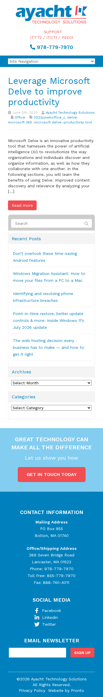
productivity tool (78, 122)
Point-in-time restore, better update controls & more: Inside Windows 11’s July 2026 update (48, 320)
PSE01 (67, 37)
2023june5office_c (49, 117)
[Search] (86, 223)
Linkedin (50, 617)
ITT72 (36, 37)
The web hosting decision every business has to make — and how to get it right (48, 347)
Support (53, 31)
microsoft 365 (20, 122)
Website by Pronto (66, 690)
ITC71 (51, 37)
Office (20, 117)
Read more (22, 205)
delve (72, 117)
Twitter (49, 624)
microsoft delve (48, 122)
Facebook (51, 610)
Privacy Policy (32, 690)
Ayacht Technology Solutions (70, 113)
